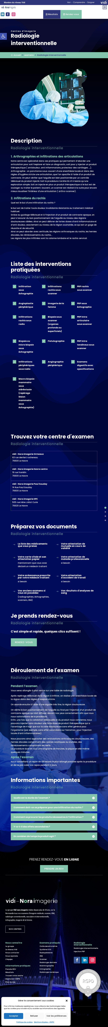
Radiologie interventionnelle (86, 948)
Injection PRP (79, 951)
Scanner (43, 959)
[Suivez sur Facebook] (77, 960)
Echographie (45, 969)
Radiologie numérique (49, 972)
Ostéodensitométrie (48, 946)
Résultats (52, 14)
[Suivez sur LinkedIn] (84, 960)
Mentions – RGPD (12, 979)
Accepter (13, 1015)
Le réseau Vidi (11, 949)
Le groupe (9, 946)
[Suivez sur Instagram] (92, 960)
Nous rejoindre (11, 956)
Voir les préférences (56, 1015)
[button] (66, 1000)
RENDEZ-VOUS (24, 642)
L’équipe (9, 959)
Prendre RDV (10, 969)
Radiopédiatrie (46, 952)
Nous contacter (12, 952)
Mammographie (47, 965)
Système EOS (45, 949)
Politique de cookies (24, 1022)
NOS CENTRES (15, 929)
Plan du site (10, 982)
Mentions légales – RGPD (44, 1022)
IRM (41, 956)
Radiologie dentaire (48, 962)
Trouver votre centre (14, 975)
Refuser (34, 1015)
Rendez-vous (71, 14)
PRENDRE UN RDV (54, 868)
